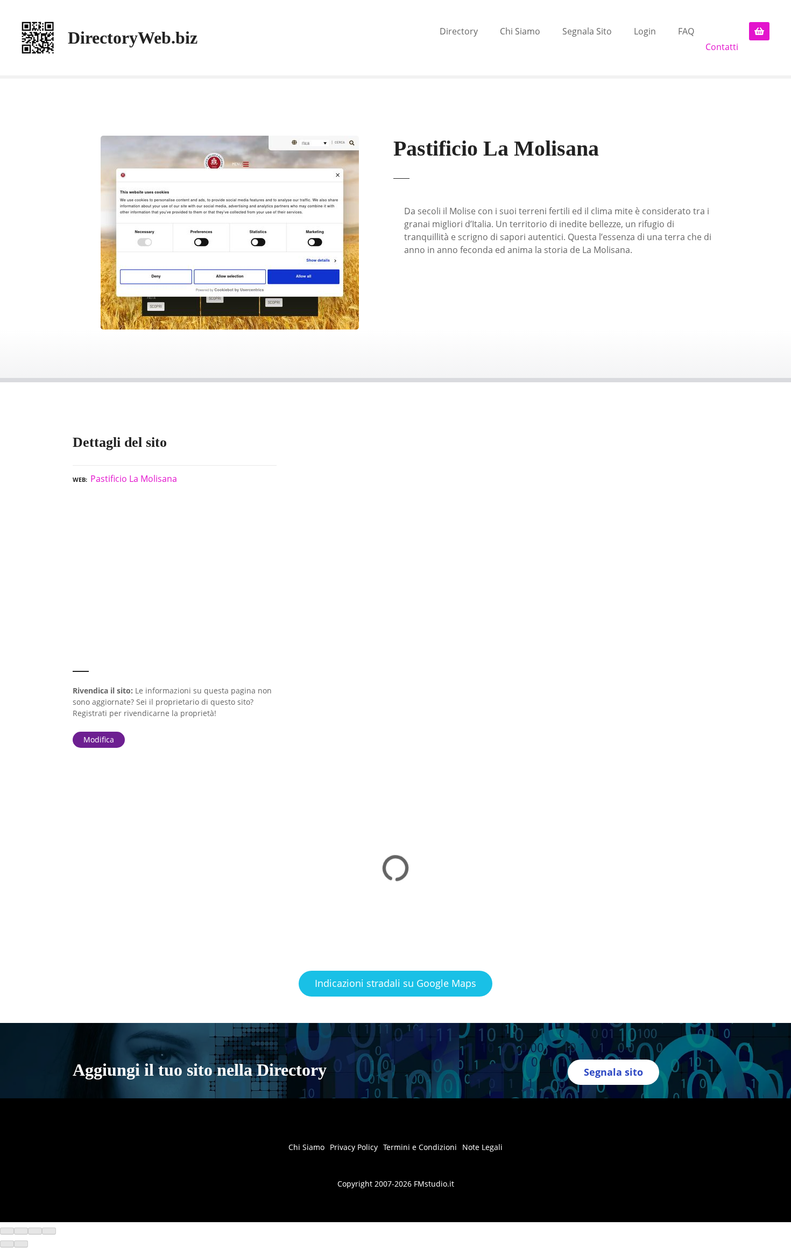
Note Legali (482, 1147)
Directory (459, 31)
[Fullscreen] (35, 1231)
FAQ (686, 31)
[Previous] (7, 1244)
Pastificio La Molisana (133, 479)
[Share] (21, 1231)
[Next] (21, 1244)
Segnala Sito (587, 31)
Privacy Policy (354, 1147)
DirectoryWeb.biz (132, 37)
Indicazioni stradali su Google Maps (395, 983)
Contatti (721, 47)
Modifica (98, 739)
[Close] (7, 1231)
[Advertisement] (175, 582)
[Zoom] (49, 1231)
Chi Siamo (520, 31)
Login (645, 31)
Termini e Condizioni (420, 1147)
